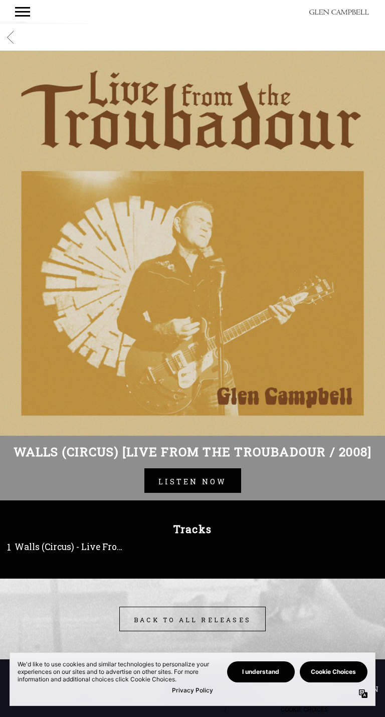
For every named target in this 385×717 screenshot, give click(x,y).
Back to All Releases (192, 620)
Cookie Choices (304, 709)
